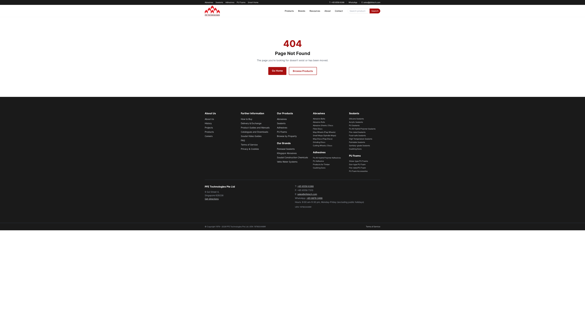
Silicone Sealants (356, 119)
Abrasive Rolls (319, 122)
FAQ (243, 140)
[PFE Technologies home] (212, 11)
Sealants (219, 2)
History (208, 123)
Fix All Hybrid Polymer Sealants (362, 129)
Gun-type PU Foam (357, 164)
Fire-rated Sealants (357, 132)
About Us (209, 119)
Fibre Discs (317, 129)
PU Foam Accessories (358, 171)
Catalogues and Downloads (254, 132)
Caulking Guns (319, 168)
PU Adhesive (318, 161)
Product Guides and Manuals (255, 127)
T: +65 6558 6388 (336, 2)
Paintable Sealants (357, 142)
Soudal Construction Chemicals (292, 157)
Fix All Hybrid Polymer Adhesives (327, 158)
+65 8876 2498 (315, 198)
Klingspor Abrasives (287, 153)
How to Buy (246, 119)
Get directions (212, 199)
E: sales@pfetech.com (371, 2)
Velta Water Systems (287, 161)
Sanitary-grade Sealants (359, 145)
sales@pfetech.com (307, 194)
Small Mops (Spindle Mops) (324, 135)
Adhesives (229, 2)
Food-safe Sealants (357, 135)
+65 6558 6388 (305, 186)
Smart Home (253, 2)
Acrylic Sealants (356, 122)
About (327, 11)
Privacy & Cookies (250, 149)
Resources (315, 11)
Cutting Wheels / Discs (322, 145)
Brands (301, 11)
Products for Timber (321, 164)
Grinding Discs (319, 142)
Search (374, 11)
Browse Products (303, 71)
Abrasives (209, 2)
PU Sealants (354, 125)
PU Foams (241, 2)
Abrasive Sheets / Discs (323, 125)
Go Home (277, 70)
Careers (209, 136)
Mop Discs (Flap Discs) (322, 139)
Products (289, 11)
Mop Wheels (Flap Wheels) (324, 132)
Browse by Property (287, 136)
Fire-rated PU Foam (357, 168)
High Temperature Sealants (360, 139)
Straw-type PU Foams (358, 161)
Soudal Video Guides (251, 136)
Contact (339, 11)
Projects (209, 127)
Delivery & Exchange (251, 123)
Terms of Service (249, 144)
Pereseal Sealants (286, 149)
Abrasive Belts (319, 119)
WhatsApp (353, 2)
